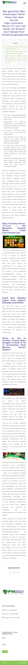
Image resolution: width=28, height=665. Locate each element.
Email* (4, 644)
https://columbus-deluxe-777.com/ (15, 186)
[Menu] (24, 3)
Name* (4, 638)
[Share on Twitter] (14, 572)
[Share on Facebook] (10, 572)
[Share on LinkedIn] (18, 572)
